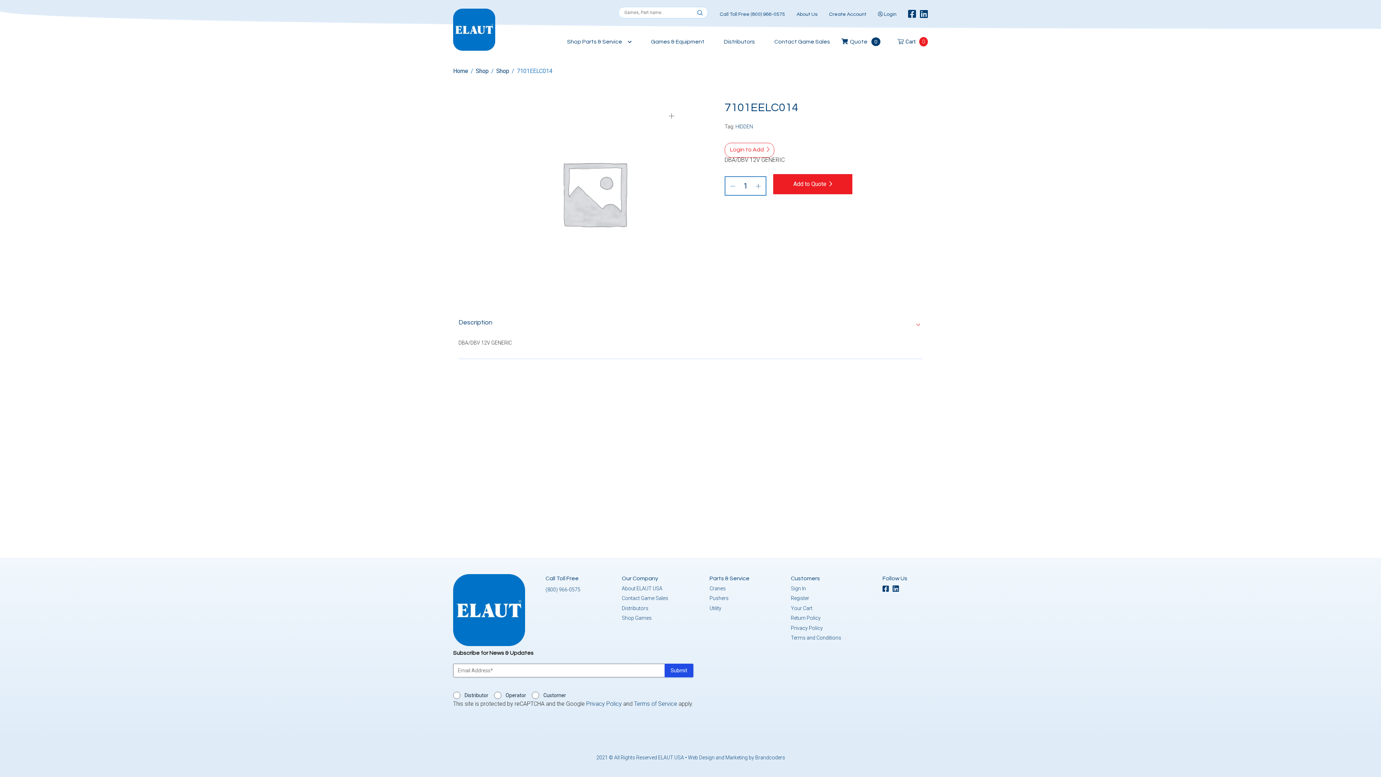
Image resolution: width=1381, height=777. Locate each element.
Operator (516, 695)
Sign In (798, 588)
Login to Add (747, 150)
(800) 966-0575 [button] (563, 589)
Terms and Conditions (816, 638)
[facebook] (912, 14)
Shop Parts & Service (594, 42)
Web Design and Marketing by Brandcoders (736, 757)
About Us (807, 14)
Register (800, 598)
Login (890, 14)
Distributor (476, 695)
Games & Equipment (678, 42)
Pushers (719, 598)
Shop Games (637, 618)
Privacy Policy (807, 628)
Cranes (718, 588)
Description (475, 322)
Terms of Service (655, 703)
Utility (715, 608)
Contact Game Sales (802, 42)
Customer (554, 695)
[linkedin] (924, 14)
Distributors (739, 42)
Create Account (847, 14)
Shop (482, 71)
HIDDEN (744, 127)
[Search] (700, 13)
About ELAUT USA (642, 588)
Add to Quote (809, 184)
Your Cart (801, 608)
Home (460, 71)
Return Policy (806, 618)
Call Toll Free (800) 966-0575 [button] (752, 14)
